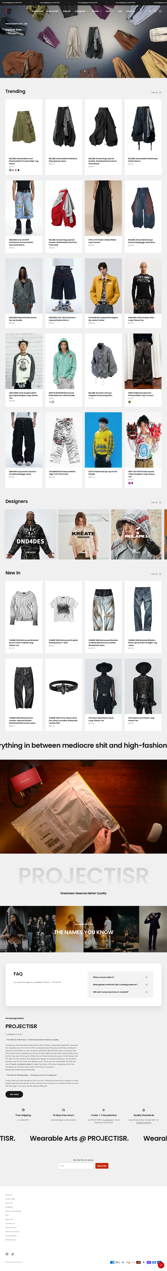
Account (8, 1203)
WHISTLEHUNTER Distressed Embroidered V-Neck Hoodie (62, 394)
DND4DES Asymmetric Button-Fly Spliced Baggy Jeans (23, 472)
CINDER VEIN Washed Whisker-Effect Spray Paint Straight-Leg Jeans (142, 643)
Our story (14, 1094)
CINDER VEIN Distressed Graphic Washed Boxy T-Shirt (63, 641)
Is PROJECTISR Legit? (13, 1244)
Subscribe (102, 1165)
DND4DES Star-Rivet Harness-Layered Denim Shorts (62, 318)
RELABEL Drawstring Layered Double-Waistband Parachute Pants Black (102, 161)
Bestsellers (37, 11)
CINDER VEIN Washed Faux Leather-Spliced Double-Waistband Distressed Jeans (22, 720)
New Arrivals (53, 11)
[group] (83, 41)
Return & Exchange (13, 1211)
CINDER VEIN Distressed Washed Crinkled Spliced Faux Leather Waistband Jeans (103, 643)
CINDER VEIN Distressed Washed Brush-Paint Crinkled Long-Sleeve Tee (23, 643)
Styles (108, 11)
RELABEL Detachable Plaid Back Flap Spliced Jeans (63, 159)
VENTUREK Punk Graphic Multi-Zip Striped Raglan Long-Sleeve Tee (23, 395)
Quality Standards (143, 1122)
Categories (80, 11)
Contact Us (10, 1223)
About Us (131, 11)
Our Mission (108, 1120)
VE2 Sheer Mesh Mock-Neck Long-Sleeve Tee (100, 719)
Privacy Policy (10, 1227)
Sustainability (10, 1235)
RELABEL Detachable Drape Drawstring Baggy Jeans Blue (141, 241)
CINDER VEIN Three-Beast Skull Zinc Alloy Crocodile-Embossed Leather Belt (63, 720)
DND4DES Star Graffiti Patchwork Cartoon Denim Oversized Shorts (21, 242)
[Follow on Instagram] (7, 1254)
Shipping (9, 1207)
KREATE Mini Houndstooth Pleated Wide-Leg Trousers (140, 394)
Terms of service (12, 1231)
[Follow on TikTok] (12, 1254)
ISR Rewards (10, 1240)
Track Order (10, 1199)
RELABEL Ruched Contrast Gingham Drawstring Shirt (100, 394)
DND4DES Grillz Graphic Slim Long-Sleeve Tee (141, 318)
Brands (95, 11)
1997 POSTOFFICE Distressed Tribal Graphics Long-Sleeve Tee (141, 474)
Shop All (66, 11)
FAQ (7, 1215)
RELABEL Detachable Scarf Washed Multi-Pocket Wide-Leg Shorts (23, 161)
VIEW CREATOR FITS (83, 929)
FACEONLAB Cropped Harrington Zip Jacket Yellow (103, 318)
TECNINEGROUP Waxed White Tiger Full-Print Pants (62, 472)
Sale (120, 11)
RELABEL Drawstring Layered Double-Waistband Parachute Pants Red (63, 242)
